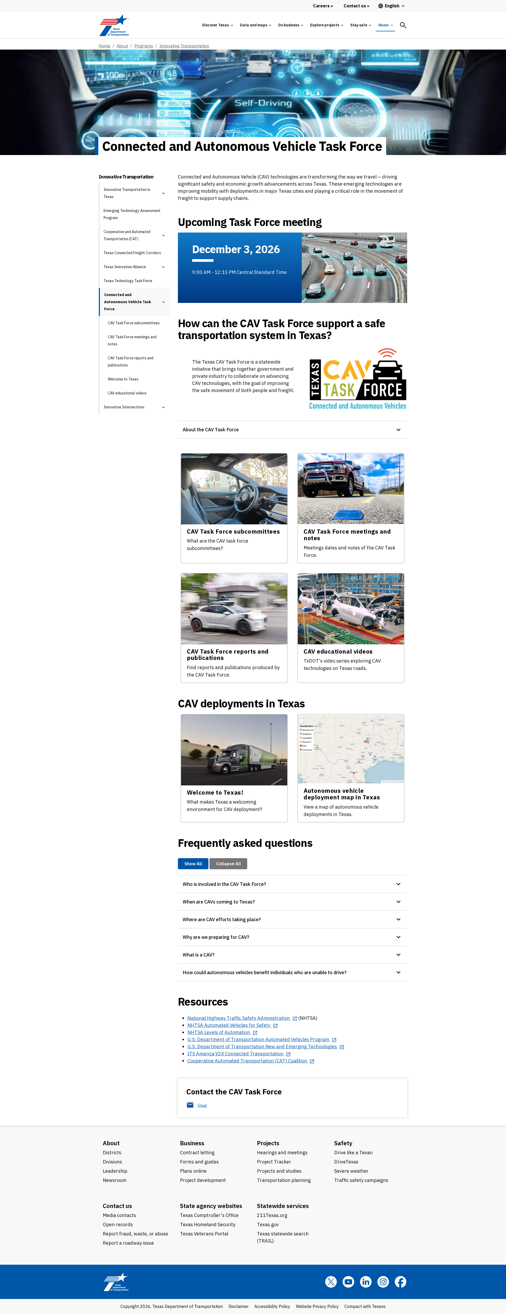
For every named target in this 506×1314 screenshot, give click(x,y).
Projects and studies (279, 1171)
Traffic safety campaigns (361, 1180)
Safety (343, 1143)
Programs (143, 46)
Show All (193, 863)
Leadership (115, 1171)
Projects (268, 1143)
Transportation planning (284, 1180)
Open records (118, 1224)
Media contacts (119, 1215)
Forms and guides (199, 1162)
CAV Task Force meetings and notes (132, 340)
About (122, 46)
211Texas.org (272, 1215)
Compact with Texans (365, 1306)
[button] (163, 193)
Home (104, 46)
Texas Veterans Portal (204, 1234)
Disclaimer (238, 1306)
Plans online (193, 1171)
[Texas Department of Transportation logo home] (114, 25)
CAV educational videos (127, 393)
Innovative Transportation (184, 46)
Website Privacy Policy (317, 1306)
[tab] (217, 25)
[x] (331, 1282)
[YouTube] (348, 1282)
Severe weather (351, 1171)
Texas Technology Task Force (128, 280)
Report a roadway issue (128, 1243)
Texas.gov (268, 1224)
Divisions (112, 1162)
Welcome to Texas (123, 379)
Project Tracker (274, 1162)
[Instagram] (383, 1282)
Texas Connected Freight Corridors (132, 252)
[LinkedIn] (366, 1282)
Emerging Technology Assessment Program (132, 214)
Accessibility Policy (272, 1306)
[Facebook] (400, 1282)
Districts (112, 1152)
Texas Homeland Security (207, 1224)
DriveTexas (346, 1162)
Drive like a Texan (353, 1152)
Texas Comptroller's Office (209, 1215)
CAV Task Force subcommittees (134, 323)
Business (192, 1143)
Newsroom (114, 1180)
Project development (203, 1180)
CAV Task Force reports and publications (130, 362)
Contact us (117, 1206)
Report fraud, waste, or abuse (135, 1234)
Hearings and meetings (282, 1152)
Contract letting (197, 1152)
